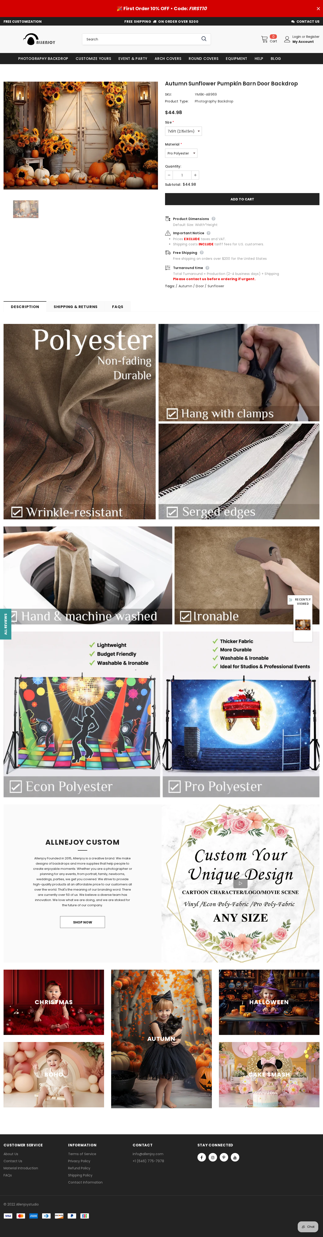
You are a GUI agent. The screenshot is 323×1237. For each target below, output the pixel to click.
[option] (81, 136)
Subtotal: (173, 184)
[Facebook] (201, 1157)
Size (169, 122)
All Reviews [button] (5, 624)
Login (297, 36)
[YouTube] (235, 1157)
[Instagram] (213, 1157)
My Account (303, 41)
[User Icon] (287, 39)
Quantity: (173, 166)
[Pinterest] (224, 1157)
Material (173, 144)
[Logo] (39, 39)
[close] (318, 8)
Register (312, 36)
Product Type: (177, 101)
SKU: (168, 94)
